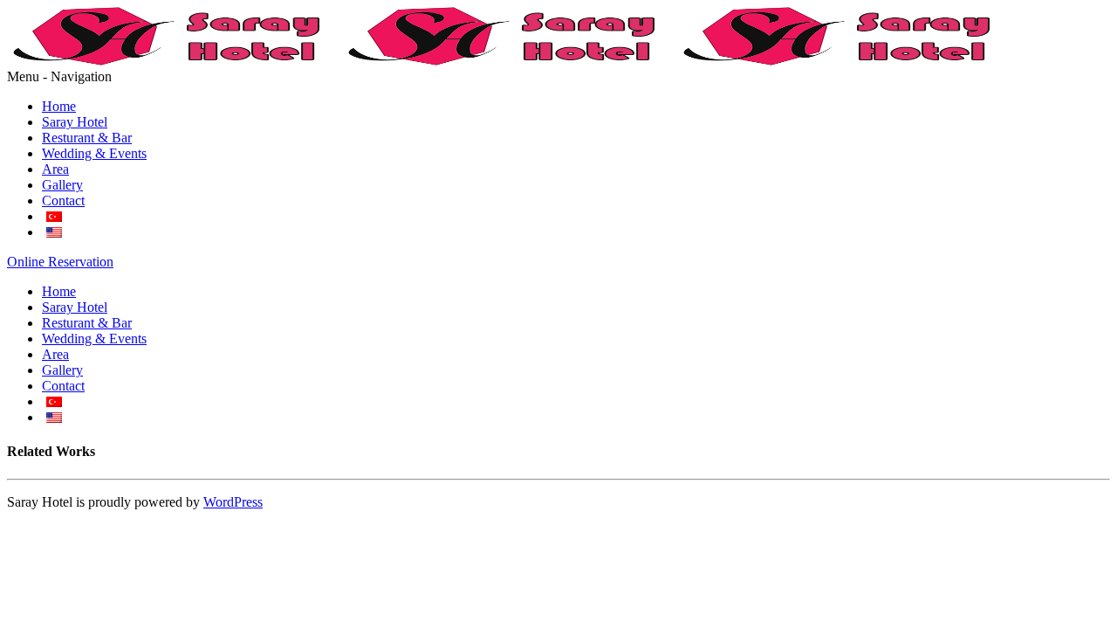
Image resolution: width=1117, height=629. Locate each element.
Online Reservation (60, 261)
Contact (63, 200)
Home (59, 106)
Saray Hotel (74, 121)
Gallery (62, 184)
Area (55, 169)
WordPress (233, 501)
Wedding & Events (94, 153)
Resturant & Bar (87, 137)
